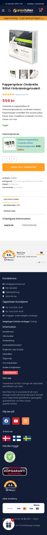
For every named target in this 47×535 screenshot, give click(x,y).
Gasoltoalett (37, 181)
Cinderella (18, 187)
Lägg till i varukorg (23, 167)
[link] (23, 255)
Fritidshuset (14, 184)
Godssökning (8, 340)
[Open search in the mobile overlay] (9, 10)
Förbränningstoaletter (22, 181)
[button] (24, 486)
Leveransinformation (12, 345)
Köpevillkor (7, 354)
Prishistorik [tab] (10, 211)
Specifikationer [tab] (11, 199)
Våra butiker (8, 336)
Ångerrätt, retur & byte (13, 349)
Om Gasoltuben (10, 363)
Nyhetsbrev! (10, 372)
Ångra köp (7, 358)
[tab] (11, 205)
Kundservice (8, 331)
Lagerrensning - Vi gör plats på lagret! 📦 (23, 18)
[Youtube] (16, 421)
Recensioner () (22, 95)
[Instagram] (25, 421)
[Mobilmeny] (3, 10)
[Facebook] (6, 421)
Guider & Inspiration (11, 367)
